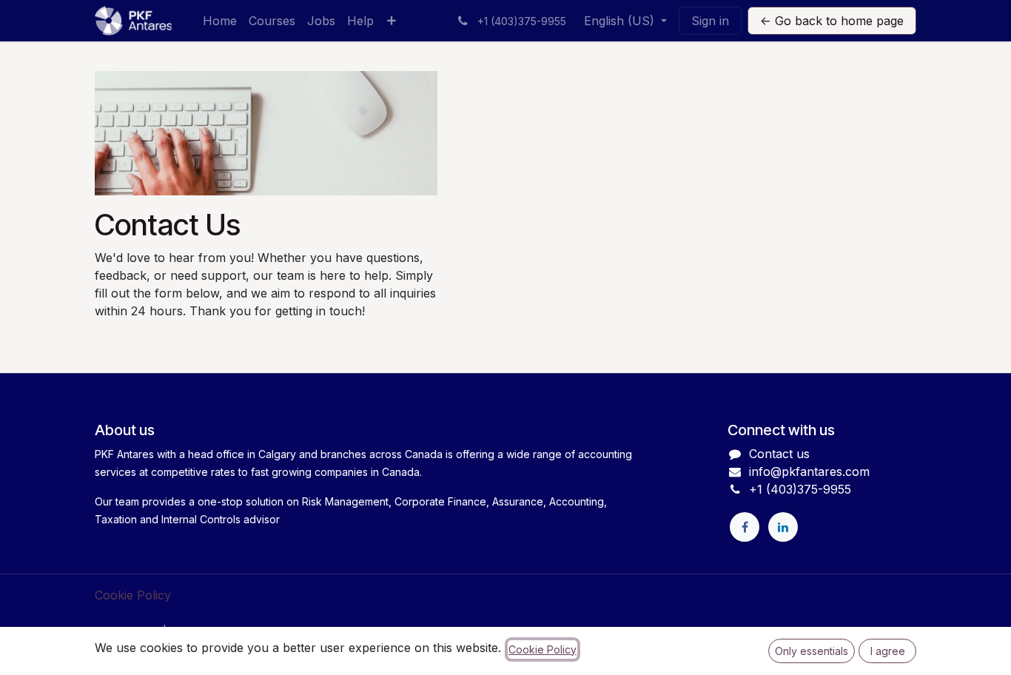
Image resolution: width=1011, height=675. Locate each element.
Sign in (710, 20)
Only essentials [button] (811, 651)
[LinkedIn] (783, 527)
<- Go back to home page (832, 20)
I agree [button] (887, 651)
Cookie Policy (133, 595)
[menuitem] (220, 21)
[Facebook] (744, 527)
